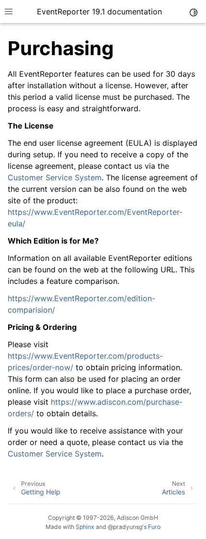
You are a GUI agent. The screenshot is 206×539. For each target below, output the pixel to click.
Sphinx (85, 526)
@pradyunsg (125, 526)
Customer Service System (55, 177)
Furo (154, 526)
